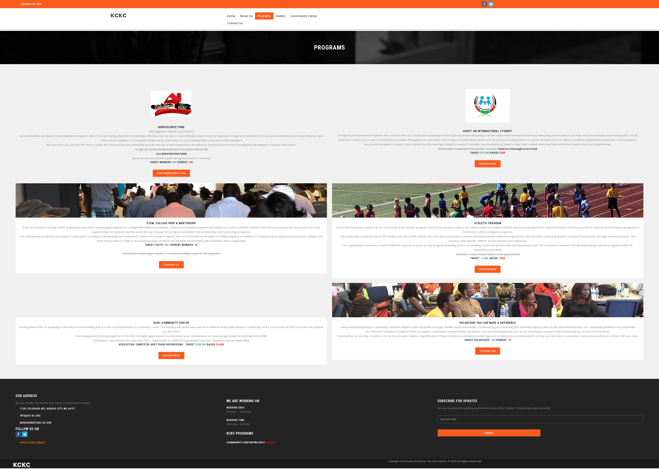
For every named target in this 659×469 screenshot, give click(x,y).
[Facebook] (484, 4)
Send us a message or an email (517, 149)
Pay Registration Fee (171, 173)
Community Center (303, 16)
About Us (246, 16)
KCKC (119, 15)
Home (231, 16)
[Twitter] (491, 4)
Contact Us (235, 23)
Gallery (281, 16)
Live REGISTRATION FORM (171, 154)
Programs (264, 16)
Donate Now (487, 164)
